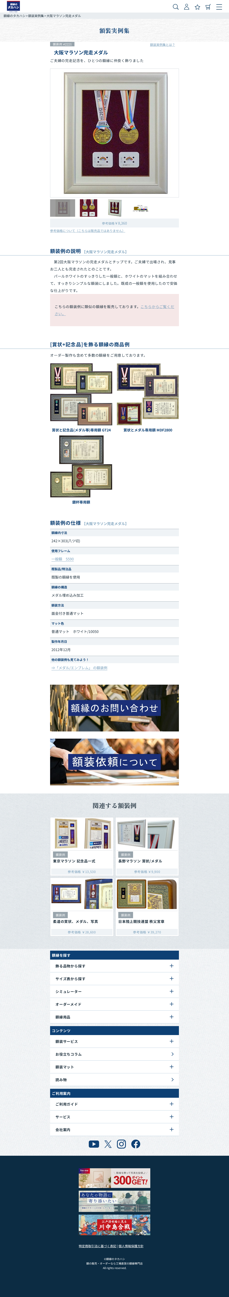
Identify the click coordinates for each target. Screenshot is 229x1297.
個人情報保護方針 (131, 1246)
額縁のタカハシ (14, 15)
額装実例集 (36, 15)
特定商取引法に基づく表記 (97, 1246)
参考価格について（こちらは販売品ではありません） (87, 230)
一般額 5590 (62, 559)
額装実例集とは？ (162, 44)
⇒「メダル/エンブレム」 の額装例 (79, 667)
